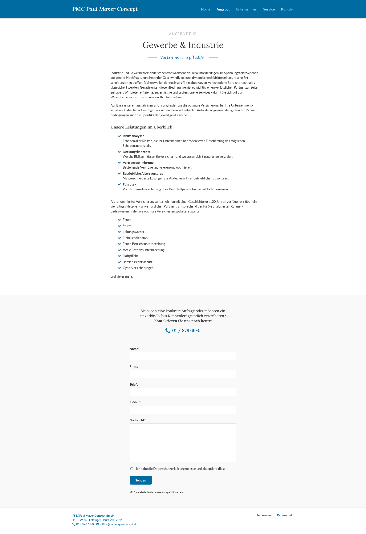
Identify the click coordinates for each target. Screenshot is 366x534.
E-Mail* (135, 402)
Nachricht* (138, 420)
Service (269, 9)
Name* (134, 349)
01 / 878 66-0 (186, 330)
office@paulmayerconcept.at (118, 524)
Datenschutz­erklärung (169, 469)
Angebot (223, 9)
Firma (134, 366)
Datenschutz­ (285, 515)
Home (205, 9)
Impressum (264, 515)
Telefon (135, 384)
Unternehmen (246, 9)
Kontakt (287, 9)
